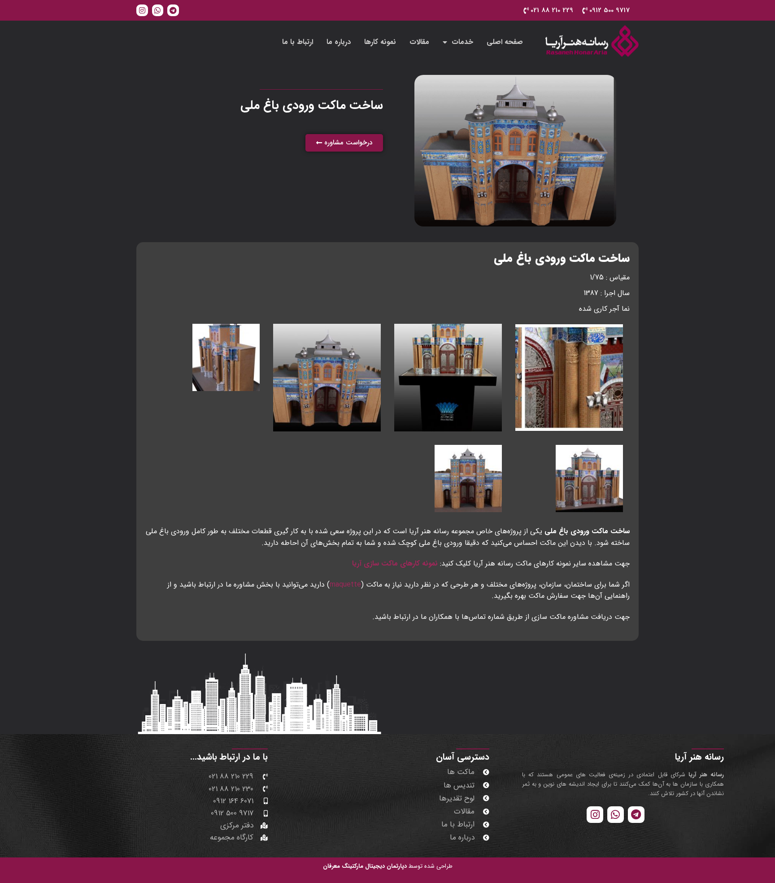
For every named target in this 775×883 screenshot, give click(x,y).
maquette (345, 584)
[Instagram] (142, 10)
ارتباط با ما (297, 42)
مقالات (419, 42)
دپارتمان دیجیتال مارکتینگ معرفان (365, 866)
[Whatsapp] (158, 10)
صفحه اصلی (505, 42)
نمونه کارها (380, 42)
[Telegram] (173, 10)
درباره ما (339, 42)
